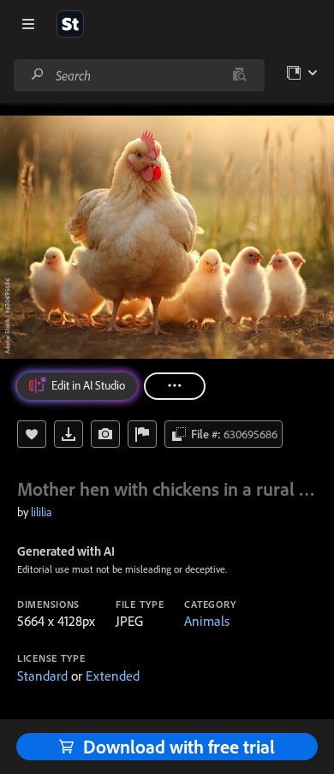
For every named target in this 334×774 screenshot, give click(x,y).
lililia (41, 512)
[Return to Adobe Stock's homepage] (70, 24)
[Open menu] (28, 24)
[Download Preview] (68, 434)
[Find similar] (239, 75)
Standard (42, 675)
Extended (113, 675)
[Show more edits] (175, 386)
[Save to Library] (31, 434)
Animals (207, 620)
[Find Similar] (105, 434)
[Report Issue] (142, 434)
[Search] (37, 75)
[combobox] (139, 75)
